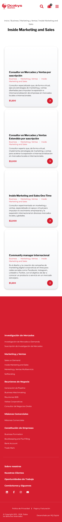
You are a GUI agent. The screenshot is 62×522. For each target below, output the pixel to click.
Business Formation (14, 434)
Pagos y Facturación (42, 508)
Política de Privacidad (21, 508)
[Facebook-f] (13, 492)
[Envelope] (27, 492)
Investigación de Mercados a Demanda (22, 342)
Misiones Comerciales (14, 420)
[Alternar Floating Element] (51, 514)
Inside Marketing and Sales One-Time (30, 195)
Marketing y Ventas (28, 21)
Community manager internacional (29, 255)
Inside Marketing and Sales (16, 365)
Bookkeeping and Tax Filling (17, 439)
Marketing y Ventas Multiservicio (19, 369)
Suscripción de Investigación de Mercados (23, 346)
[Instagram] (20, 492)
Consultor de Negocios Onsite (18, 406)
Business (15, 21)
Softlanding (10, 374)
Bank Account (11, 443)
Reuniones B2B (11, 397)
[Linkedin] (7, 492)
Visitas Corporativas (13, 401)
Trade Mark (10, 448)
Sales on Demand (12, 360)
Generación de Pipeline (15, 388)
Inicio (6, 21)
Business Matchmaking (15, 392)
